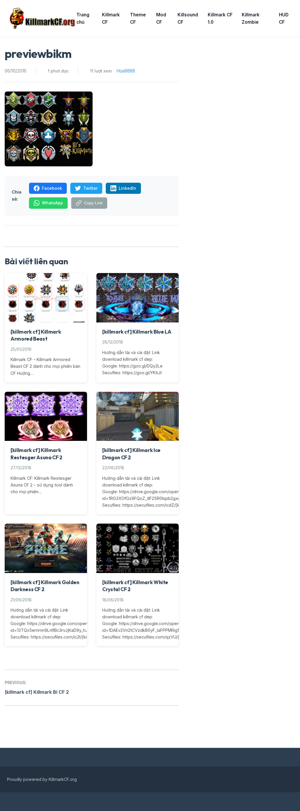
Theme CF (138, 18)
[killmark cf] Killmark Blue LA (136, 331)
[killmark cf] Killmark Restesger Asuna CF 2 (36, 454)
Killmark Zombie (251, 18)
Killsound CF (188, 18)
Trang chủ (82, 18)
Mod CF (161, 18)
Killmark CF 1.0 (220, 18)
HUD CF (284, 18)
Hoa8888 (125, 71)
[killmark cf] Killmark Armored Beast (36, 335)
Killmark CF (111, 18)
